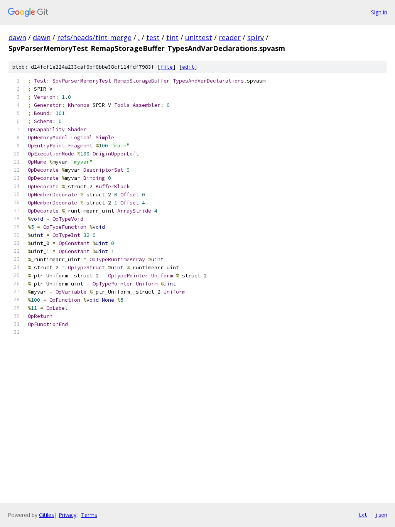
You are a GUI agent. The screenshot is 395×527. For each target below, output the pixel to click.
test (153, 37)
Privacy (67, 515)
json (381, 514)
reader (230, 37)
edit (188, 67)
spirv (255, 37)
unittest (198, 37)
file (166, 67)
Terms (89, 515)
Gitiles (46, 515)
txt (362, 514)
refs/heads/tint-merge (94, 37)
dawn (17, 37)
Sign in (379, 12)
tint (172, 37)
